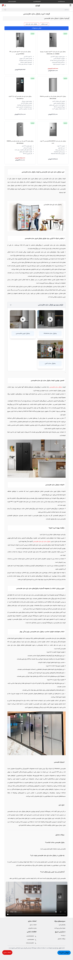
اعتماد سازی (7, 952)
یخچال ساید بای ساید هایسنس (52, 179)
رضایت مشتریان (32, 928)
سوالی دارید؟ (64, 952)
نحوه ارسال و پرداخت (59, 928)
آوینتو (67, 18)
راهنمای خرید (62, 925)
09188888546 (12, 2)
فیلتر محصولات (36, 28)
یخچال (62, 18)
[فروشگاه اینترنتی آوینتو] (37, 6)
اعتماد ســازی (33, 925)
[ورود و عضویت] (5, 6)
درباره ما (63, 935)
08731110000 (61, 2)
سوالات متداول (61, 939)
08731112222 (30, 940)
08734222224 (37, 2)
